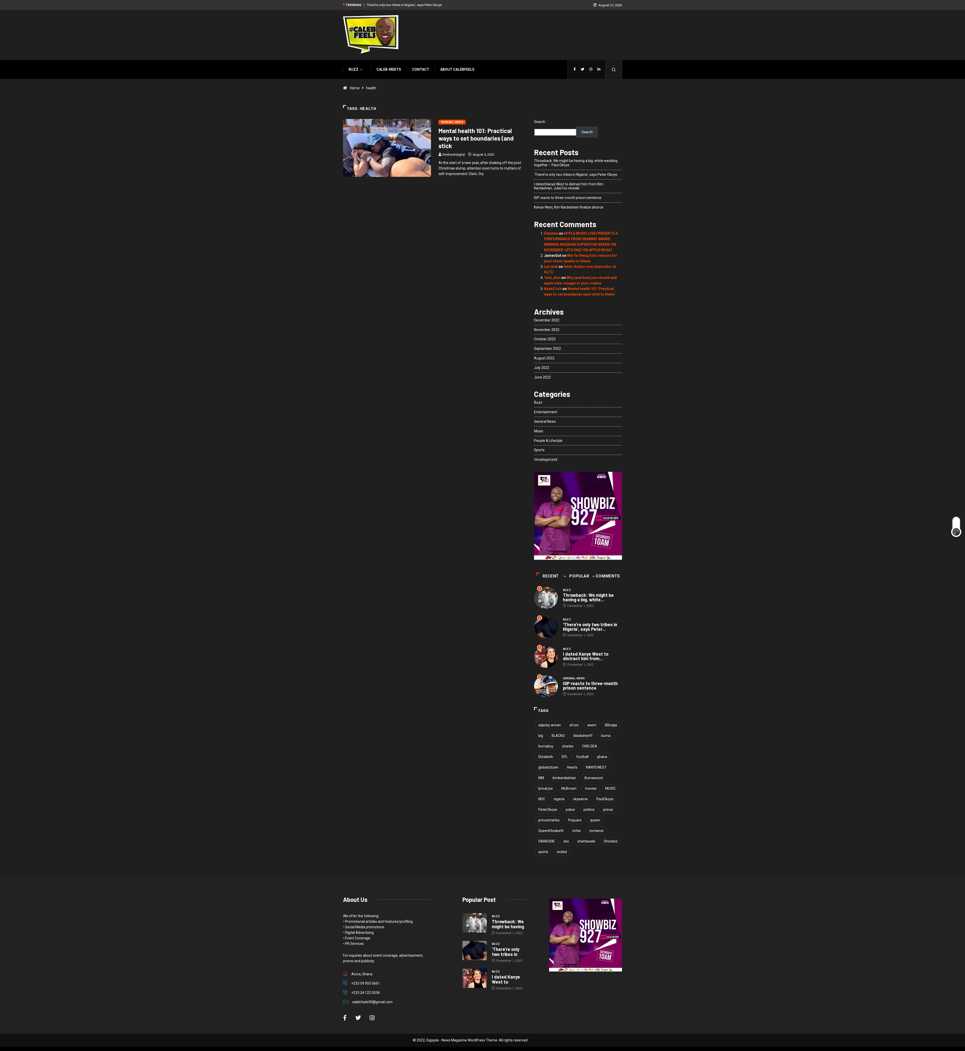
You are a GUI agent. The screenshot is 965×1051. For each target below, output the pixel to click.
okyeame (580, 799)
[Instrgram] (590, 69)
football (582, 757)
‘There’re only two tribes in (505, 951)
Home (355, 88)
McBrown (568, 788)
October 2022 (545, 339)
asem (591, 725)
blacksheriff (583, 736)
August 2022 (544, 358)
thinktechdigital (454, 154)
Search (539, 122)
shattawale (586, 841)
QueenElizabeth (551, 831)
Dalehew (551, 233)
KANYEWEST (596, 767)
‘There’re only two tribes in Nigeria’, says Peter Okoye (404, 5)
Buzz (353, 69)
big (540, 736)
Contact (420, 69)
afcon (574, 725)
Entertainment (545, 412)
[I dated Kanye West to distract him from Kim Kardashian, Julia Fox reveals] (474, 978)
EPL (565, 757)
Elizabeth (545, 757)
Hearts (572, 767)
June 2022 (542, 377)
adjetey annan (549, 725)
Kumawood (594, 778)
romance (596, 831)
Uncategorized (545, 459)
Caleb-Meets (388, 69)
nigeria (559, 799)
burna (605, 736)
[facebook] (574, 69)
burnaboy (545, 746)
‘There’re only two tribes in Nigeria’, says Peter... (590, 627)
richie (576, 831)
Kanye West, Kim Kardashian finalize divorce (568, 207)
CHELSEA (589, 746)
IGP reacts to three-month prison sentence (567, 198)
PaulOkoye (604, 799)
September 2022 (547, 349)
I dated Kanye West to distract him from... (585, 656)
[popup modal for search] (614, 69)
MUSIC (610, 788)
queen (595, 820)
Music (538, 431)
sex (566, 841)
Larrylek (551, 267)
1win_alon (552, 278)
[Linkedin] (598, 69)
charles (567, 746)
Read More (448, 182)
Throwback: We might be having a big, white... (588, 597)
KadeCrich (553, 289)
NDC (541, 799)
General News (452, 122)
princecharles (549, 820)
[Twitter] (582, 69)
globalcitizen (548, 767)
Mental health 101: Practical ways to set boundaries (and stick (476, 138)
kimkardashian (564, 778)
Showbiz (611, 841)
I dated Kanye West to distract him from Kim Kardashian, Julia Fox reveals (568, 186)
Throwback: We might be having (508, 924)
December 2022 (546, 320)
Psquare (575, 820)
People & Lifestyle (548, 441)
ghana (602, 757)
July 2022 (541, 368)
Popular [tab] (579, 576)
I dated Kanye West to (506, 979)
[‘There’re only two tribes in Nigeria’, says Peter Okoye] (474, 950)
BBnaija (611, 725)
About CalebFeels (457, 69)
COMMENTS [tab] (608, 576)
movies (591, 788)
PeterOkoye (547, 810)
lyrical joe (545, 788)
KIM (541, 778)
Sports (539, 450)
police (570, 810)
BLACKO (558, 736)
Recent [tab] (551, 576)
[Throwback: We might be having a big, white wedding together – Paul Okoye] (474, 923)
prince (608, 810)
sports (543, 852)
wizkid (562, 852)
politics (589, 810)
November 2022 (546, 330)
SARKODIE (546, 841)
